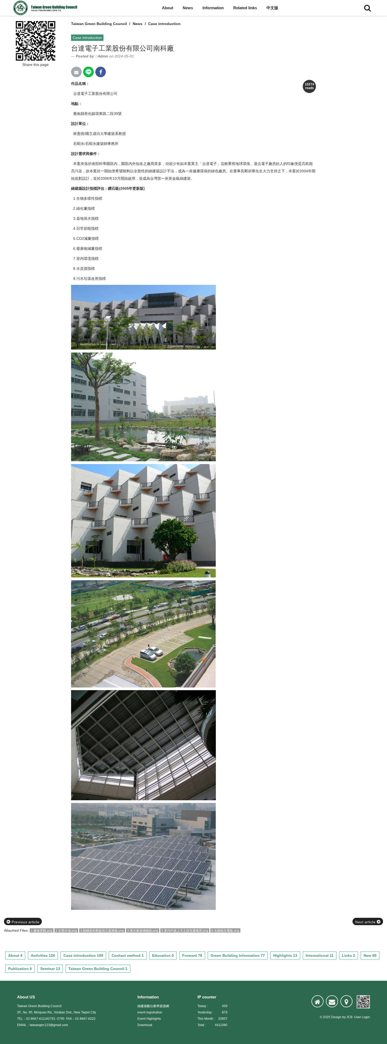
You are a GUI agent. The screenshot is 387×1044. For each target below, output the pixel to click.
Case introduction (164, 24)
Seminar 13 (50, 969)
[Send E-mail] (76, 72)
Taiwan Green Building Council (99, 24)
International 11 (320, 955)
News (188, 8)
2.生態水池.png (66, 931)
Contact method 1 (128, 955)
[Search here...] (367, 8)
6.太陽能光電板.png (225, 931)
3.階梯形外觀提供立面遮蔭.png (102, 931)
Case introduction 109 (83, 955)
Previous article (25, 922)
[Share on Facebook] (100, 72)
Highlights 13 (285, 955)
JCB (349, 1017)
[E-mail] (332, 1001)
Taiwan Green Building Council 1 (97, 969)
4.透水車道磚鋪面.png (142, 931)
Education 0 (163, 955)
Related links (245, 8)
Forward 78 (192, 955)
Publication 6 (20, 969)
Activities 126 (43, 955)
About (167, 8)
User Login (362, 1017)
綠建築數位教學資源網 (153, 1006)
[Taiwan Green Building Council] (46, 8)
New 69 (370, 955)
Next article (366, 922)
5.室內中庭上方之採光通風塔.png (184, 931)
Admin (103, 56)
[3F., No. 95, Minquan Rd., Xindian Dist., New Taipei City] (346, 1001)
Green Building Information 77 (238, 955)
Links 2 (348, 955)
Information (213, 8)
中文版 (272, 8)
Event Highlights (149, 1019)
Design (336, 1017)
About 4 (15, 955)
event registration (149, 1012)
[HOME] (317, 1001)
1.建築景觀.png (41, 931)
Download (144, 1025)
